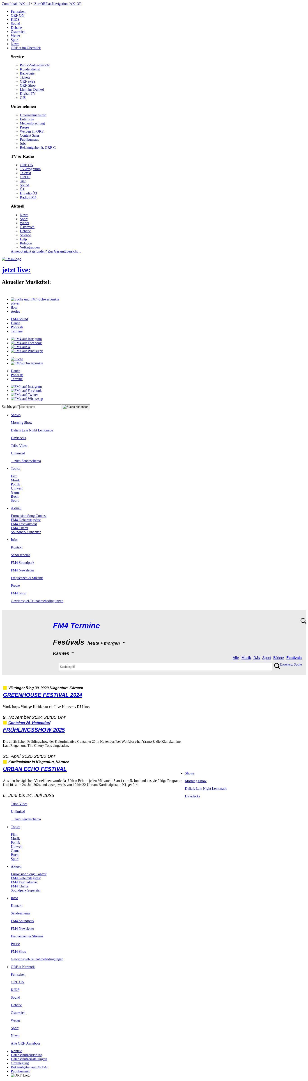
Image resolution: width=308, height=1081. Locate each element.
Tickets (25, 77)
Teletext (25, 173)
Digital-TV (28, 93)
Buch (14, 496)
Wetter (15, 36)
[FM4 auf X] (20, 347)
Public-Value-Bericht (35, 65)
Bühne (278, 658)
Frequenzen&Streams (27, 578)
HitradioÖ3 (28, 193)
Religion (26, 243)
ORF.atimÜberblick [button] (26, 48)
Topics (15, 468)
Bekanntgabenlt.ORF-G (38, 147)
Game (15, 492)
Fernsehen (18, 11)
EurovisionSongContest (28, 516)
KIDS (15, 19)
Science (25, 235)
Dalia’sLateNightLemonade (32, 430)
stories (15, 311)
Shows (16, 415)
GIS (23, 97)
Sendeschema (20, 555)
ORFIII (25, 177)
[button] (35, 299)
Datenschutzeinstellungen (29, 1059)
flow (14, 307)
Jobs (23, 143)
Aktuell (16, 508)
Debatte (16, 27)
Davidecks (18, 438)
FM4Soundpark (22, 562)
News (15, 44)
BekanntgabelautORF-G (29, 1067)
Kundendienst (30, 69)
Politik (15, 484)
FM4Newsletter (22, 570)
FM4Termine (76, 625)
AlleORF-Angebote (25, 1043)
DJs (256, 658)
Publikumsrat (29, 139)
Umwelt (16, 488)
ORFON (17, 15)
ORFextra (27, 81)
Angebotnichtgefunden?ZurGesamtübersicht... (46, 251)
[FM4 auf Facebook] (26, 343)
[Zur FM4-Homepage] (11, 259)
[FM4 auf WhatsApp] (27, 351)
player (15, 303)
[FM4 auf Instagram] (26, 339)
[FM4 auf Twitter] (24, 395)
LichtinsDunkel (32, 89)
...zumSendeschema (26, 461)
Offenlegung (20, 1063)
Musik (15, 480)
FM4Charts (19, 528)
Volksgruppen (30, 247)
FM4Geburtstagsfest (26, 520)
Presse (24, 127)
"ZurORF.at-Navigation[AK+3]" (57, 4)
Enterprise (27, 119)
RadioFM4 (28, 197)
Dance (15, 323)
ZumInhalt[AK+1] (16, 4)
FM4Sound (19, 319)
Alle (236, 658)
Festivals (294, 658)
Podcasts (17, 327)
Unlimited (18, 453)
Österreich (18, 32)
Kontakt (16, 547)
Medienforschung (32, 123)
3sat (22, 181)
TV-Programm (30, 169)
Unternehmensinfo (33, 115)
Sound (15, 23)
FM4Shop (18, 593)
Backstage (27, 73)
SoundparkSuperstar (26, 532)
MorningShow (21, 422)
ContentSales (29, 135)
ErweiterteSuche (291, 664)
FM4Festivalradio (24, 524)
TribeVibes (19, 445)
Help (23, 239)
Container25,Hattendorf (29, 723)
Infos (14, 540)
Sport (14, 40)
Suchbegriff (10, 406)
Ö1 (22, 189)
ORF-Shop (28, 85)
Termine (17, 331)
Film (14, 476)
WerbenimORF (32, 131)
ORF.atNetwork (23, 967)
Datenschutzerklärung (26, 1055)
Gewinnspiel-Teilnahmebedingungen (37, 601)
